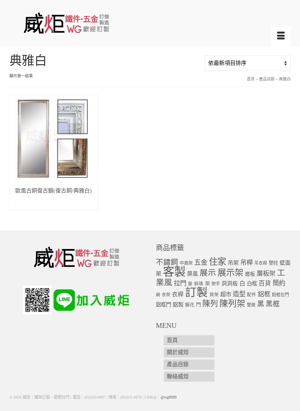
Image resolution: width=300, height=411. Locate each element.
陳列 (210, 303)
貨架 (214, 294)
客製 (174, 271)
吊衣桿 (260, 263)
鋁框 (264, 294)
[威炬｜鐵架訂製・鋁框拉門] (150, 23)
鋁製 (178, 305)
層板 (250, 274)
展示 (208, 273)
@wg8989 (169, 397)
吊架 (233, 263)
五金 (200, 262)
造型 (239, 294)
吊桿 (246, 262)
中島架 (186, 263)
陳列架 (232, 303)
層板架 (266, 273)
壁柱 (273, 263)
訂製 (196, 292)
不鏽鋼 (167, 262)
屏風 (192, 274)
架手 (215, 283)
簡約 (279, 283)
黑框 (273, 304)
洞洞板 (229, 283)
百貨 (265, 283)
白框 (252, 283)
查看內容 (53, 204)
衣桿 (178, 294)
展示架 (230, 273)
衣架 (166, 294)
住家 (217, 262)
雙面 (251, 304)
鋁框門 (163, 305)
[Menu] (281, 36)
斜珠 (199, 283)
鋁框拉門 (280, 294)
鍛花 (190, 305)
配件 (251, 294)
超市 (225, 294)
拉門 (180, 283)
